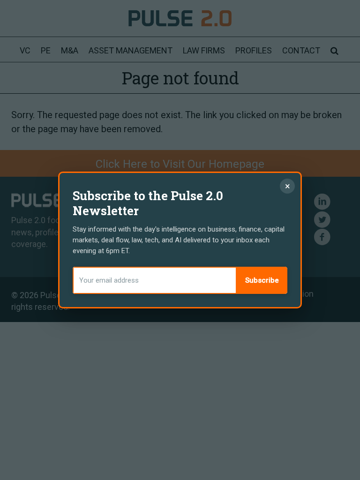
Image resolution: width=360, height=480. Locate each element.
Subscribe (262, 280)
